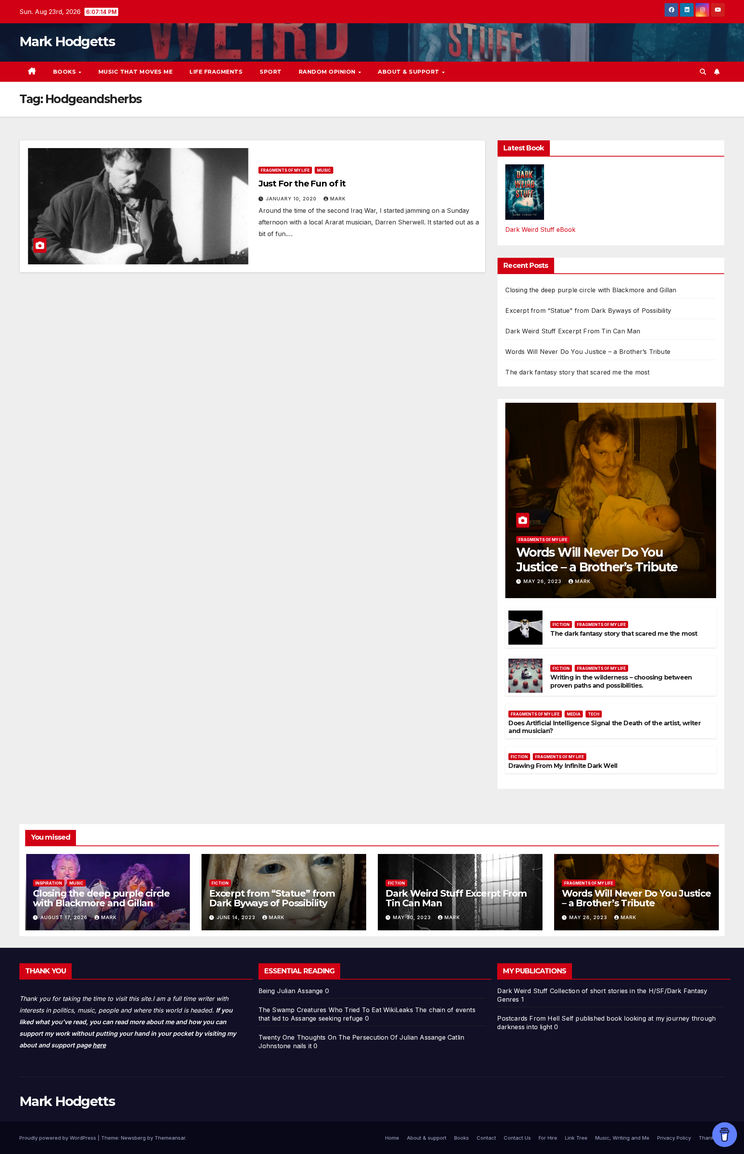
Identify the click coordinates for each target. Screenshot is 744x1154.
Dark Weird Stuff (522, 991)
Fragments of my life (285, 170)
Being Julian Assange (290, 991)
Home (392, 1138)
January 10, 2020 (292, 199)
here (99, 1045)
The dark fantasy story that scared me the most (577, 372)
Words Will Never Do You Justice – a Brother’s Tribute (587, 351)
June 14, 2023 (237, 917)
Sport (271, 71)
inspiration (48, 883)
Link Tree (576, 1138)
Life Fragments (216, 71)
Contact (486, 1138)
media (573, 714)
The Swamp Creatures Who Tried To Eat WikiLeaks (335, 1010)
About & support (409, 71)
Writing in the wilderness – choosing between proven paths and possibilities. (621, 681)
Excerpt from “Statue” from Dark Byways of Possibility (588, 310)
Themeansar (170, 1138)
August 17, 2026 (64, 917)
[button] (703, 72)
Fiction (561, 624)
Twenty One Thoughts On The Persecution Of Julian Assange (352, 1037)
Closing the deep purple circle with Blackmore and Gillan (590, 290)
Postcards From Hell (528, 1018)
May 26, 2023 (543, 581)
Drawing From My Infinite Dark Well (562, 765)
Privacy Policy (674, 1138)
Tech (593, 714)
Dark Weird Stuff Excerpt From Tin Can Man (572, 331)
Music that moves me (135, 71)
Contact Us (517, 1138)
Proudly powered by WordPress (58, 1138)
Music (324, 170)
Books (65, 71)
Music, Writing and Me (622, 1138)
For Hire (548, 1138)
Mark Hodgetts (67, 41)
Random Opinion (328, 71)
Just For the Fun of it (302, 183)
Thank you (712, 1138)
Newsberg (133, 1138)
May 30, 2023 (412, 917)
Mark (338, 199)
